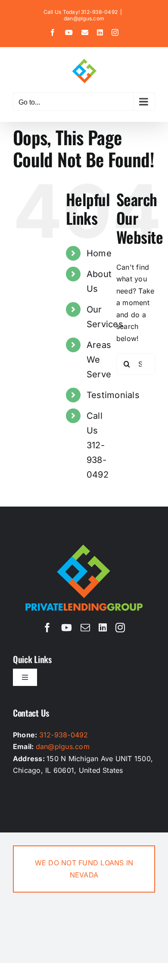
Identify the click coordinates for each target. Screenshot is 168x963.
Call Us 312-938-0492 (98, 445)
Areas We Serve (99, 359)
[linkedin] (103, 627)
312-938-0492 (63, 734)
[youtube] (66, 627)
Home (99, 253)
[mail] (85, 627)
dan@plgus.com (84, 18)
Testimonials (113, 395)
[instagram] (120, 627)
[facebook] (47, 627)
